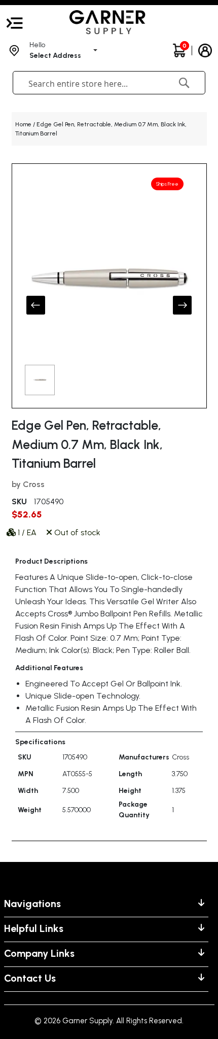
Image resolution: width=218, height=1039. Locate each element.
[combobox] (91, 84)
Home (23, 124)
